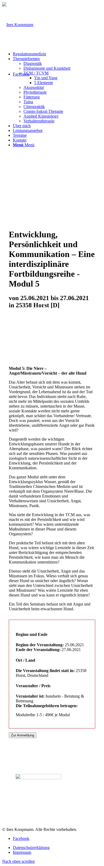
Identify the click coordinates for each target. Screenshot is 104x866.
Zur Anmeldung (22, 735)
